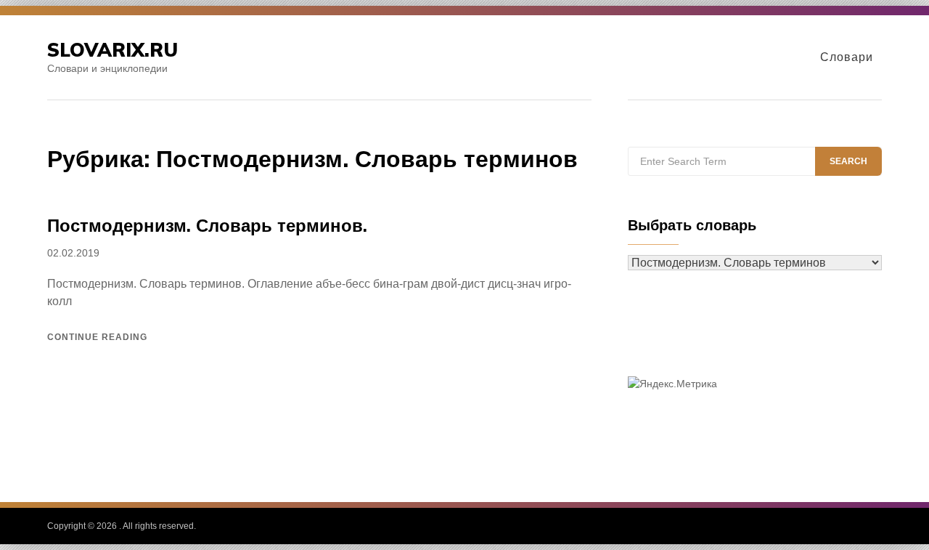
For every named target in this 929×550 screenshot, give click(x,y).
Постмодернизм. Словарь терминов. (207, 225)
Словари (846, 57)
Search (848, 161)
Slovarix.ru (112, 50)
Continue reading (97, 337)
